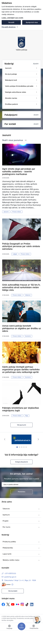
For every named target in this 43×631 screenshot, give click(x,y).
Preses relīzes (16, 212)
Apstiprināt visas (32, 22)
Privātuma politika (9, 542)
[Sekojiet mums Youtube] (12, 604)
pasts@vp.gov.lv (10, 577)
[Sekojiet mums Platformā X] (8, 604)
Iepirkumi (6, 515)
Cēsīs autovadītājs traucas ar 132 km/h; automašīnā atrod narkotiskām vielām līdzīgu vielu (21, 287)
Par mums (6, 527)
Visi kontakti (12, 591)
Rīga (26, 415)
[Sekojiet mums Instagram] (22, 604)
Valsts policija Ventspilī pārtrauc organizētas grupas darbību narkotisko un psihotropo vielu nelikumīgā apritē (21, 369)
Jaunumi (6, 212)
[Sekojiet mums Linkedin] (31, 604)
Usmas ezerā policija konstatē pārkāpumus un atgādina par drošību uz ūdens (21, 328)
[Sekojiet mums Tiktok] (27, 604)
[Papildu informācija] (12, 584)
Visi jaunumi (21, 425)
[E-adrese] (6, 584)
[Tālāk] (38, 439)
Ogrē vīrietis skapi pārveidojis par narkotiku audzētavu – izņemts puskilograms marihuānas (18, 171)
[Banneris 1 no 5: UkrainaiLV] (21, 439)
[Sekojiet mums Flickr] (17, 604)
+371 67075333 (10, 573)
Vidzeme (27, 295)
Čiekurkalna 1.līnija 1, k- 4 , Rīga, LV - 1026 (20, 580)
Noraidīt (11, 22)
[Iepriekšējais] (5, 439)
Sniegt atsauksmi (21, 462)
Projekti (5, 521)
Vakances (6, 509)
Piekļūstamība (8, 548)
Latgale (15, 254)
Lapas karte (7, 554)
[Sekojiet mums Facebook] (3, 604)
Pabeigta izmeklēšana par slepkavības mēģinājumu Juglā (20, 409)
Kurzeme (28, 336)
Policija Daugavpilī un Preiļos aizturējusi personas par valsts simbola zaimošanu (21, 246)
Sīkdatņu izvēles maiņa (11, 560)
